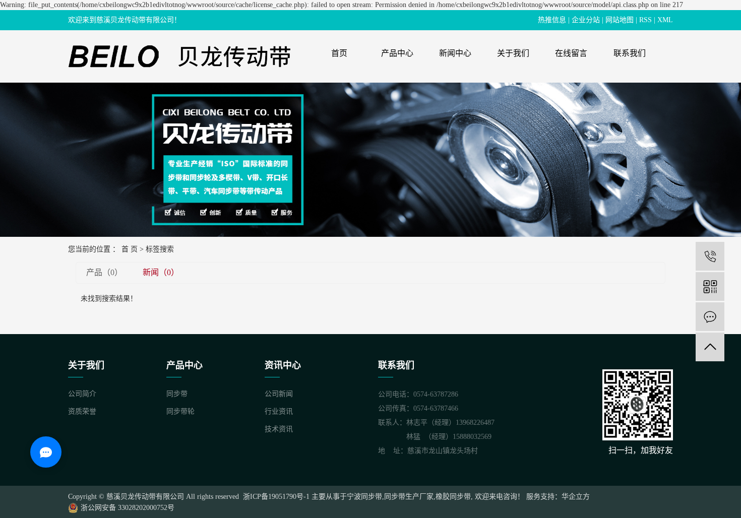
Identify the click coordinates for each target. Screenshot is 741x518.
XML (665, 20)
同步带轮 (180, 411)
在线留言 (571, 53)
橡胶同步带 (453, 496)
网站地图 (619, 20)
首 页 (129, 249)
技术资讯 (279, 429)
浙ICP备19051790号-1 (275, 496)
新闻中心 (455, 53)
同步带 (177, 394)
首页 (339, 53)
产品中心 (397, 53)
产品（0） (104, 272)
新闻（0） (161, 272)
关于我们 (513, 53)
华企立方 (576, 496)
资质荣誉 (82, 411)
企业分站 (586, 20)
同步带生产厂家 (409, 496)
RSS (645, 20)
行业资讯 (279, 411)
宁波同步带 (364, 496)
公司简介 (82, 394)
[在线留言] (710, 316)
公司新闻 (279, 394)
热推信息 (552, 20)
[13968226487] (710, 256)
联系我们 (629, 53)
